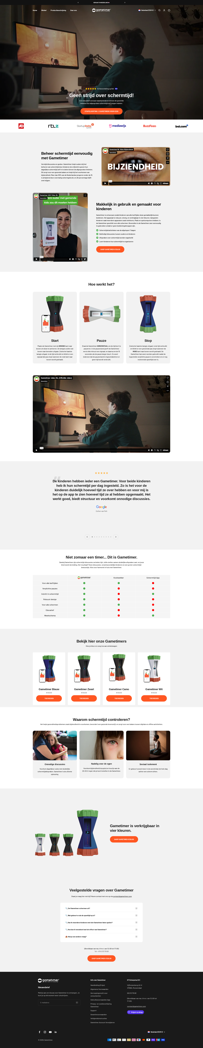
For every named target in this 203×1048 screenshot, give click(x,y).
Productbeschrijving (58, 10)
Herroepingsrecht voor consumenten (99, 994)
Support (94, 1010)
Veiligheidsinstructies (99, 1018)
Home (35, 10)
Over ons (73, 10)
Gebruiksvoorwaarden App (100, 1000)
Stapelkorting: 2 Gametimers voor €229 (101, 111)
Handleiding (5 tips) (98, 985)
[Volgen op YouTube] (50, 1032)
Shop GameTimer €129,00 (110, 249)
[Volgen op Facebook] (39, 1032)
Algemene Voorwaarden (99, 989)
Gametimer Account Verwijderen (103, 1022)
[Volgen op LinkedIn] (55, 1032)
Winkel (43, 10)
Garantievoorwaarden (99, 1014)
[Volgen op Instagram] (44, 1032)
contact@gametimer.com (122, 896)
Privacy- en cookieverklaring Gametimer (101, 1005)
